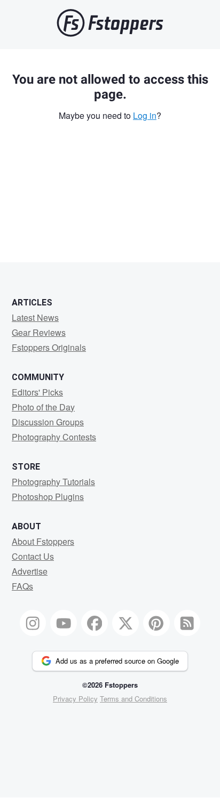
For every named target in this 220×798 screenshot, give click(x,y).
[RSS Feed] (187, 623)
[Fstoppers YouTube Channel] (63, 623)
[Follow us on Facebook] (94, 623)
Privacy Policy (75, 699)
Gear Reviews (39, 332)
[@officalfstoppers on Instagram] (33, 623)
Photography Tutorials (53, 481)
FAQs (22, 586)
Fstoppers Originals (49, 347)
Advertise (30, 571)
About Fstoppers (43, 541)
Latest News (35, 317)
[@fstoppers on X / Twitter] (125, 623)
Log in (144, 115)
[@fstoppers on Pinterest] (156, 623)
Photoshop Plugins (48, 496)
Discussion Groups (48, 422)
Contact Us (33, 556)
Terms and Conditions (133, 699)
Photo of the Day (43, 407)
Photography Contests (54, 437)
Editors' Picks (37, 392)
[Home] (110, 34)
